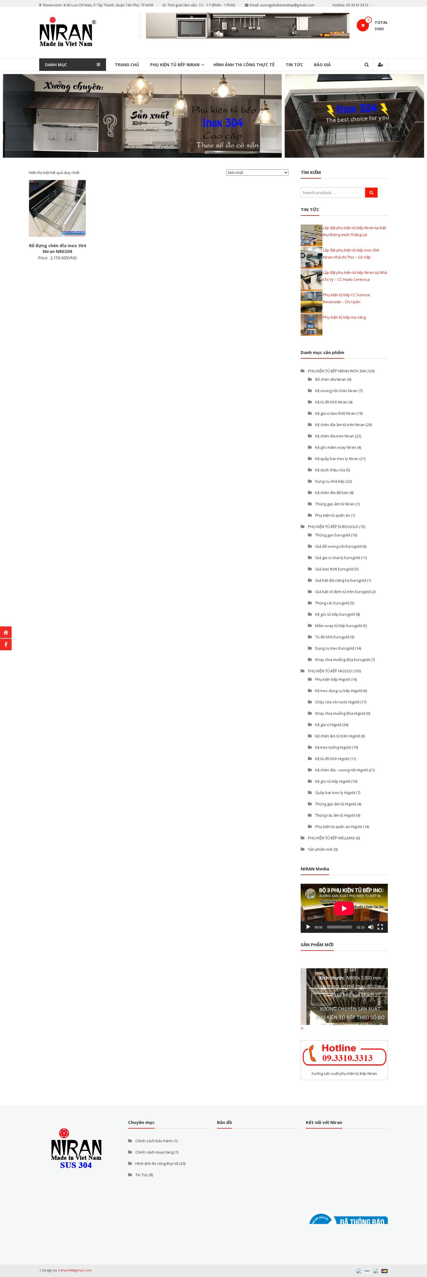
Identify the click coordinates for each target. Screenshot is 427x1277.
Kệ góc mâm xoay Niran (335, 447)
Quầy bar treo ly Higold (335, 792)
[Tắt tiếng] (371, 927)
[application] (344, 908)
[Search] (371, 192)
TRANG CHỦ (127, 64)
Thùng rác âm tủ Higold (335, 815)
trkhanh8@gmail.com (75, 1270)
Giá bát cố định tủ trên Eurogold (343, 591)
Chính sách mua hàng (154, 1152)
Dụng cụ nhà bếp (330, 481)
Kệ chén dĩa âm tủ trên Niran (340, 424)
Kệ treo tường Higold (333, 747)
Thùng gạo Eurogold (332, 535)
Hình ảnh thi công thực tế (244, 64)
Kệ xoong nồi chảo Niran (336, 390)
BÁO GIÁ (322, 64)
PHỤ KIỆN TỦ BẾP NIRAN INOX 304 (336, 370)
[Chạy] (308, 927)
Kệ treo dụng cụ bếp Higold (338, 690)
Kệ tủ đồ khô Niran (331, 402)
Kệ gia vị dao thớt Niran (335, 413)
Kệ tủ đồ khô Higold (332, 758)
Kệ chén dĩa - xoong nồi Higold (341, 770)
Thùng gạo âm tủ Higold (335, 804)
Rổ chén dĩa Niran (330, 379)
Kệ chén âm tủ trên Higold (337, 736)
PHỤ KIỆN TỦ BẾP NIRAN (175, 64)
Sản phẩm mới (320, 849)
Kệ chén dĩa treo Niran (334, 436)
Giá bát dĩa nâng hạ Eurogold (340, 580)
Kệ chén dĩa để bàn (332, 492)
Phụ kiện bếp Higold (332, 679)
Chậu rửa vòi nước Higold (337, 702)
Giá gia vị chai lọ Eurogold (337, 557)
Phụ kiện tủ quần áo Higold (338, 826)
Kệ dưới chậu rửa (330, 470)
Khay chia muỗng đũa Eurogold (342, 659)
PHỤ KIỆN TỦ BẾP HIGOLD (330, 670)
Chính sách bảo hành (154, 1140)
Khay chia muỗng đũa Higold (340, 713)
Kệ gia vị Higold (328, 724)
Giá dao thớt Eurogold (334, 569)
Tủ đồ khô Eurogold (332, 637)
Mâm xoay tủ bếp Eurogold (338, 625)
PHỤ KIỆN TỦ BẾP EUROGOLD (333, 526)
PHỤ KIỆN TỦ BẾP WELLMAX (331, 837)
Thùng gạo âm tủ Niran (335, 504)
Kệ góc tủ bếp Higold (332, 781)
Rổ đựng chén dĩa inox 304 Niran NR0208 (57, 248)
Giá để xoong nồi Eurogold (338, 546)
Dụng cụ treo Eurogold (334, 648)
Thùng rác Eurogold (332, 603)
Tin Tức (294, 64)
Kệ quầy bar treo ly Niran (336, 458)
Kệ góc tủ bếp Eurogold (335, 614)
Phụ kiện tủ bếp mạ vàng (344, 317)
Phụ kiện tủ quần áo (332, 515)
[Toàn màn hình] (380, 927)
